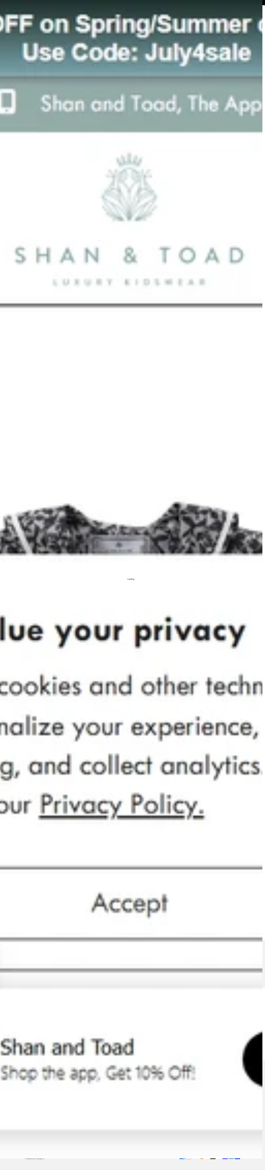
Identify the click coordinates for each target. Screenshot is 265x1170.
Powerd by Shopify (34, 1158)
